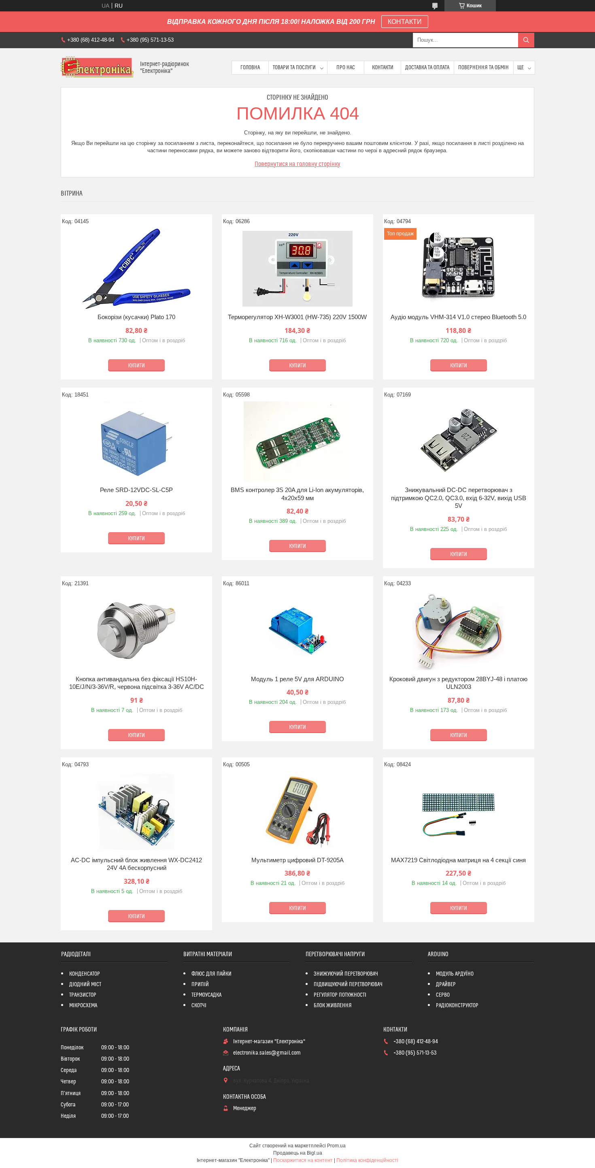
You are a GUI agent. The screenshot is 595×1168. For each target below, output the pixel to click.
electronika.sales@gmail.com (267, 1053)
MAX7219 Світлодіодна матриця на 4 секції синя (458, 860)
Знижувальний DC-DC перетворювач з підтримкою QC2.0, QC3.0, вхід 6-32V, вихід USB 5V (458, 497)
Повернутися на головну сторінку (297, 164)
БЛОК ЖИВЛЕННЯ (333, 1005)
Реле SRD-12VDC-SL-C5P (136, 489)
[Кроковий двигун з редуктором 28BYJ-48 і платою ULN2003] (458, 630)
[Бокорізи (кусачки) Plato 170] (136, 268)
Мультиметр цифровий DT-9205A (297, 860)
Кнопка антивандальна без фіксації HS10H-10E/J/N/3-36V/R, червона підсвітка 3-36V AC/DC (136, 683)
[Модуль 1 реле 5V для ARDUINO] (297, 630)
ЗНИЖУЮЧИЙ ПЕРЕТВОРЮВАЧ (346, 974)
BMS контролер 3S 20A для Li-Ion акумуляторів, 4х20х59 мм (297, 493)
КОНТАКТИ (405, 21)
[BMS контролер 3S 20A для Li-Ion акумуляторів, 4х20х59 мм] (297, 441)
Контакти (382, 67)
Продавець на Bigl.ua (297, 1153)
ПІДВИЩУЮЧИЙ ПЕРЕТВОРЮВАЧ (348, 984)
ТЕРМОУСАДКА (206, 995)
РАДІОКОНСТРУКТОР (457, 1005)
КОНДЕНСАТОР (84, 974)
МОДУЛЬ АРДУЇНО (455, 974)
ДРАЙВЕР (446, 984)
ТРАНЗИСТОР (82, 995)
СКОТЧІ (198, 1005)
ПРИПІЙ (200, 984)
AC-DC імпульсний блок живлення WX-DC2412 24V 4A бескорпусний (136, 864)
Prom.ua (336, 1146)
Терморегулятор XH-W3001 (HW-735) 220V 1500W (297, 316)
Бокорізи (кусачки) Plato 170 (136, 316)
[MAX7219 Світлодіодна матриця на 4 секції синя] (458, 811)
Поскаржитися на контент (303, 1160)
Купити (136, 365)
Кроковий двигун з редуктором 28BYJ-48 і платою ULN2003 (458, 683)
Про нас (345, 67)
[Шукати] (526, 40)
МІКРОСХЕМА (83, 1005)
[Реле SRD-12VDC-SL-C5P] (136, 441)
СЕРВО (443, 995)
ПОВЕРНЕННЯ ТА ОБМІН (483, 67)
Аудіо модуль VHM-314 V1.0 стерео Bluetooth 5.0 (458, 316)
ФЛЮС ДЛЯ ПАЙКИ (211, 974)
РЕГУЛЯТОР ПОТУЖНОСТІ (340, 995)
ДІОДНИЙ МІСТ (85, 984)
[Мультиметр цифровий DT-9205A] (297, 811)
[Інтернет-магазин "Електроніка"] (97, 67)
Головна (250, 67)
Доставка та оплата (427, 67)
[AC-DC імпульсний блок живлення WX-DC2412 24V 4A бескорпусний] (136, 811)
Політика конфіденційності (367, 1160)
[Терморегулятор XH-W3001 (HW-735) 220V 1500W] (297, 268)
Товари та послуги (294, 67)
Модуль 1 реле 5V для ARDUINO (297, 679)
